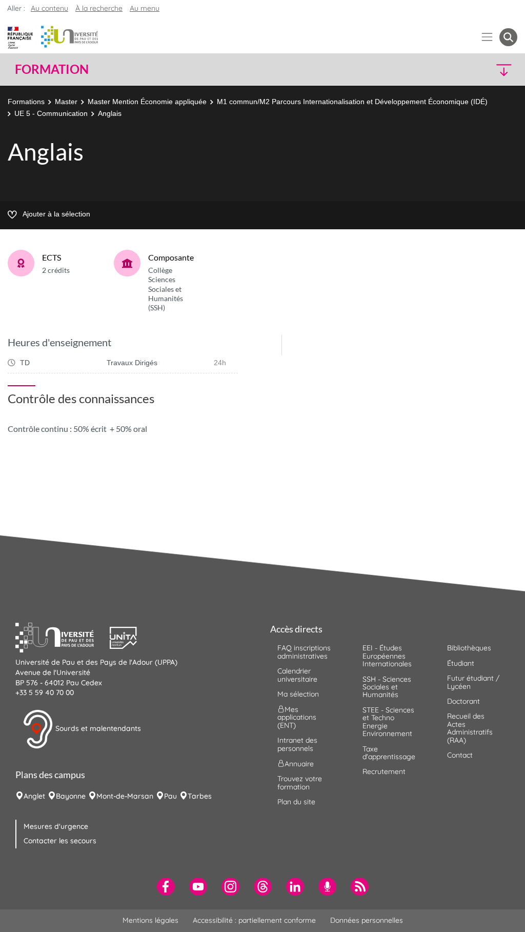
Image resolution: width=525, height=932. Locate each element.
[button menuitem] (508, 37)
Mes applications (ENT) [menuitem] (296, 717)
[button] (456, 69)
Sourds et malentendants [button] (97, 728)
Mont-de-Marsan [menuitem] (124, 796)
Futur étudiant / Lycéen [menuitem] (473, 681)
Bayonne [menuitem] (71, 796)
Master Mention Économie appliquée (147, 101)
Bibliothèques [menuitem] (469, 647)
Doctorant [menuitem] (463, 701)
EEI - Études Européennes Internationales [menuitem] (387, 655)
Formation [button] (52, 69)
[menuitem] (166, 886)
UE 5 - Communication (51, 113)
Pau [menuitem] (170, 796)
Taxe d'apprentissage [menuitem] (388, 752)
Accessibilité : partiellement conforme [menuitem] (254, 920)
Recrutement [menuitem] (384, 771)
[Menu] (487, 37)
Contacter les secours (60, 840)
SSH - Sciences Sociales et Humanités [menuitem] (386, 687)
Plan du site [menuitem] (296, 801)
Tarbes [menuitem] (200, 796)
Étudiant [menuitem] (460, 663)
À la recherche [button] (99, 8)
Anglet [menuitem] (34, 796)
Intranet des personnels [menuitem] (297, 744)
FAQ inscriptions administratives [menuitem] (304, 651)
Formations (26, 101)
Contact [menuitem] (460, 755)
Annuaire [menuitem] (299, 763)
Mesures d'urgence (56, 826)
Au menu (144, 8)
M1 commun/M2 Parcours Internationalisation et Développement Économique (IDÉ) (352, 101)
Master (66, 101)
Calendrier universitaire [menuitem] (297, 674)
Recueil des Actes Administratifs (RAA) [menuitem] (470, 727)
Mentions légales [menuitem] (150, 920)
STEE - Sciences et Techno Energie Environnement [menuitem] (388, 721)
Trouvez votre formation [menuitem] (299, 782)
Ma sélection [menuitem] (298, 694)
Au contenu (49, 8)
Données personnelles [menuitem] (366, 920)
